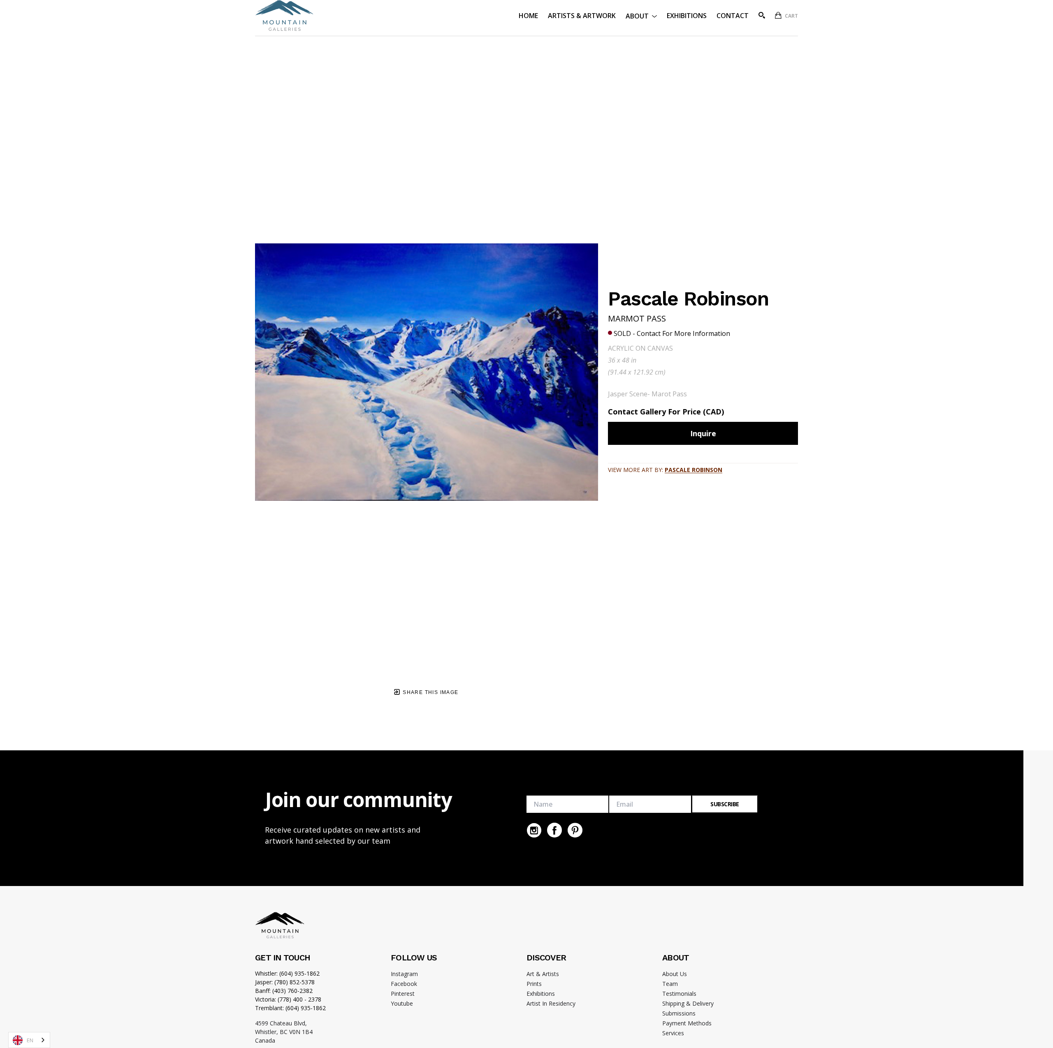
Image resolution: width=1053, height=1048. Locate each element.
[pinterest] (575, 830)
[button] (641, 15)
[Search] (761, 15)
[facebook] (554, 830)
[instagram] (533, 830)
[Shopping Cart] (778, 15)
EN (30, 1040)
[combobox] (29, 1040)
